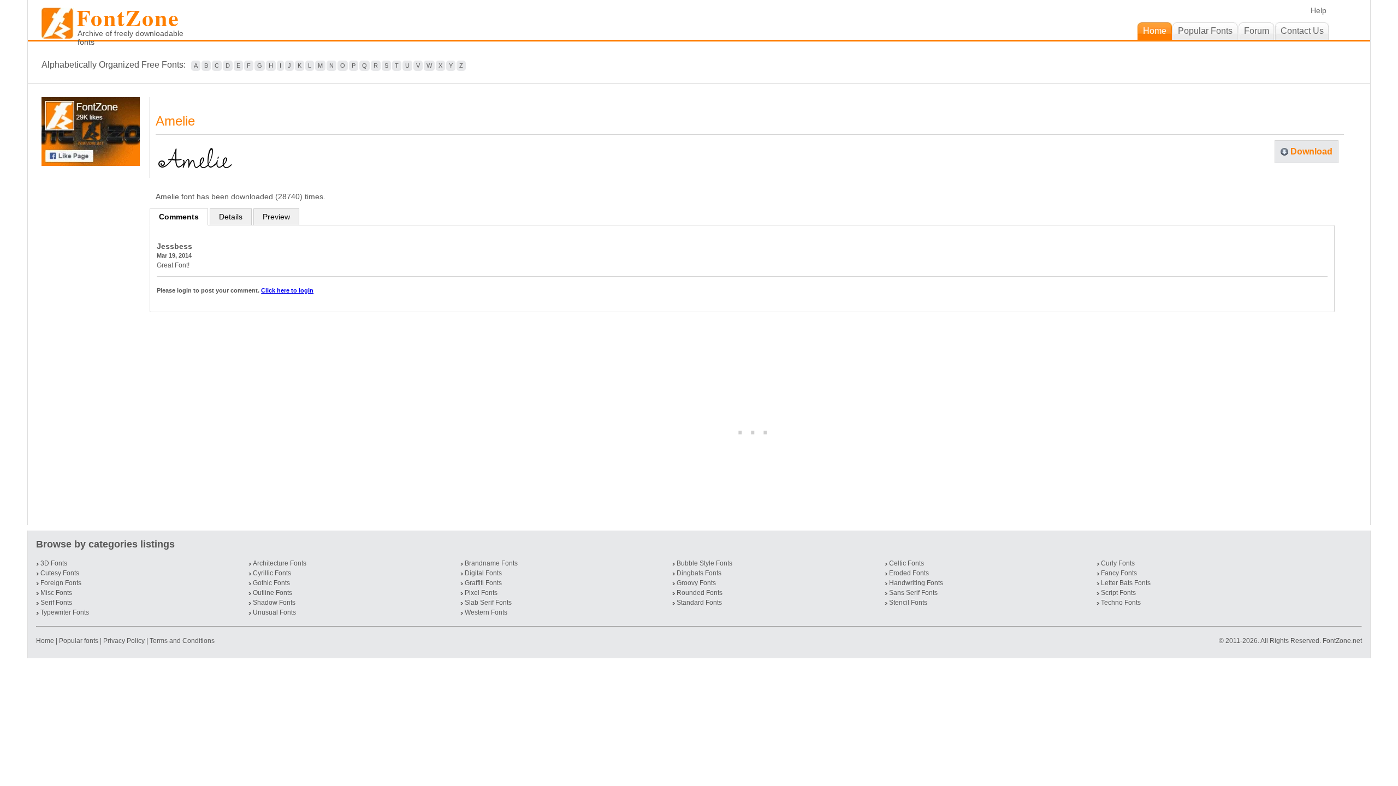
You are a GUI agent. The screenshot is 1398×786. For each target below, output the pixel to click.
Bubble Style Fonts (704, 563)
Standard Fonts (699, 602)
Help (1318, 10)
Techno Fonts (1121, 602)
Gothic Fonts (271, 583)
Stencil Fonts (908, 602)
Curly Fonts (1118, 563)
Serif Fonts (56, 602)
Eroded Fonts (909, 573)
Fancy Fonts (1119, 573)
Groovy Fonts (696, 583)
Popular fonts (78, 641)
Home (46, 641)
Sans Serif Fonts (913, 593)
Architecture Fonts (279, 563)
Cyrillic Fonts (272, 573)
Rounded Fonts (699, 593)
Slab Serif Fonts (488, 602)
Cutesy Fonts (59, 573)
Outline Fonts (272, 593)
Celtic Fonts (906, 563)
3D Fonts (53, 563)
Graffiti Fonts (483, 583)
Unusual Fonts (274, 612)
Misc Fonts (56, 593)
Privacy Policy (124, 641)
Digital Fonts (483, 573)
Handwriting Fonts (916, 583)
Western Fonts (486, 612)
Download (1311, 151)
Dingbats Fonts (699, 573)
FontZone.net (1342, 641)
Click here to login (287, 290)
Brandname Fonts (491, 563)
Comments (179, 216)
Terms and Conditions (182, 641)
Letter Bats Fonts (1126, 583)
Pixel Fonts (481, 593)
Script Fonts (1118, 593)
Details (230, 216)
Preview (276, 216)
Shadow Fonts (274, 602)
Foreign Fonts (60, 583)
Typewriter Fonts (64, 612)
